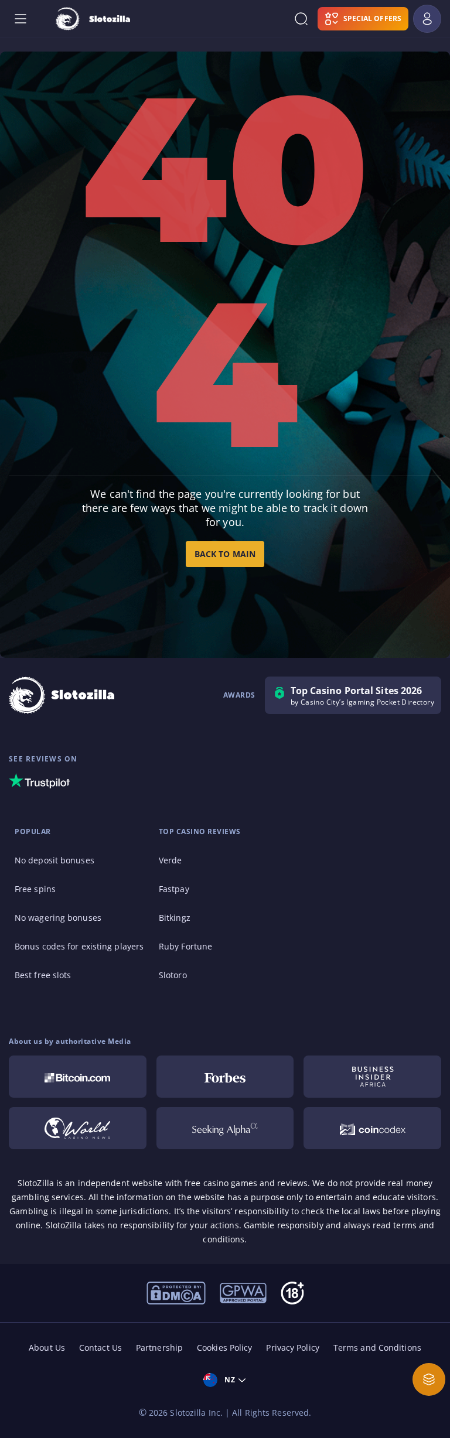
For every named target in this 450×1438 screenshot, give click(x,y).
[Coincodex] (372, 1128)
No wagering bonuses (58, 917)
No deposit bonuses (54, 860)
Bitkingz (174, 917)
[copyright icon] (77, 1128)
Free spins (35, 888)
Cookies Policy (224, 1347)
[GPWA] (243, 1292)
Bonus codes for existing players (79, 946)
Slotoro (173, 975)
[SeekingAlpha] (225, 1128)
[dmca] (176, 1292)
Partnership (159, 1347)
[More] (428, 1379)
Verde (170, 860)
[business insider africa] (372, 1077)
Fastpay (174, 888)
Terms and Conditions (377, 1347)
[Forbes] (225, 1077)
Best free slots (43, 975)
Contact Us (100, 1347)
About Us (47, 1347)
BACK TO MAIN (225, 553)
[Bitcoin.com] (77, 1077)
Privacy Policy (292, 1347)
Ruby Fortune (185, 946)
